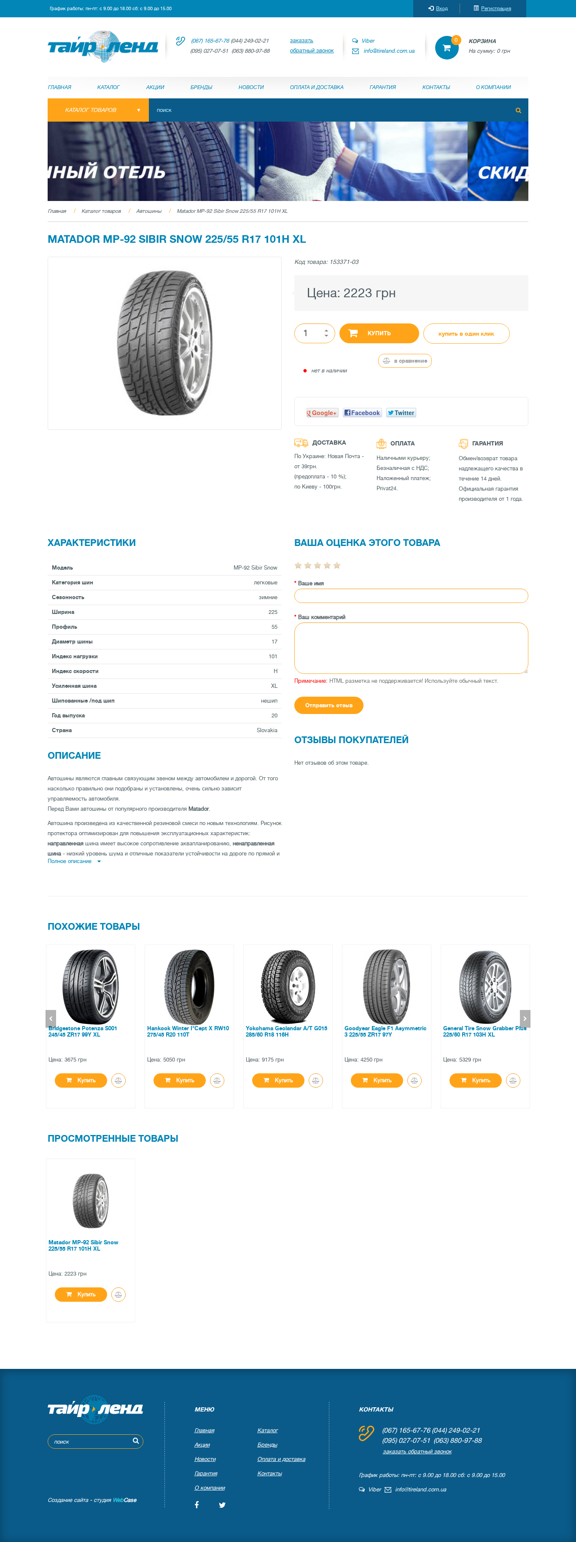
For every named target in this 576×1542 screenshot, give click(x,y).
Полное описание (70, 861)
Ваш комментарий (321, 617)
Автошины (148, 211)
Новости (251, 87)
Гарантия (383, 87)
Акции (155, 87)
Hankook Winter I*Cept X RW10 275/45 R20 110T (188, 1031)
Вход (442, 8)
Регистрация (496, 8)
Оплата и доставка (317, 87)
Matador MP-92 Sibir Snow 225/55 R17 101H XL (232, 211)
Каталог (108, 87)
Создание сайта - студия (92, 1500)
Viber (366, 41)
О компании (493, 87)
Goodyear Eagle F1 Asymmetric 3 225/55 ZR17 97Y (385, 1031)
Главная (59, 87)
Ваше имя (311, 583)
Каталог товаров (101, 211)
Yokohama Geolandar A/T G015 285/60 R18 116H (286, 1031)
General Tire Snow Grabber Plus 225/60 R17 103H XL (485, 1031)
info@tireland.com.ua (389, 51)
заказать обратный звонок (312, 45)
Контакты (436, 87)
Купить (379, 333)
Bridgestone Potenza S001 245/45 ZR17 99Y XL (82, 1031)
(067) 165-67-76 (210, 41)
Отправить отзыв (329, 705)
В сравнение (410, 361)
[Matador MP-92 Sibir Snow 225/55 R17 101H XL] (165, 343)
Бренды (201, 87)
